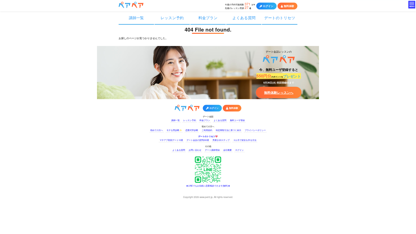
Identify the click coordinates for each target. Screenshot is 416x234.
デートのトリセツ (279, 17)
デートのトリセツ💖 (208, 136)
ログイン (268, 6)
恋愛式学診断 (191, 130)
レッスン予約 (172, 17)
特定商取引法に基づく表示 (228, 130)
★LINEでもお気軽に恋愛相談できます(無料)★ (208, 185)
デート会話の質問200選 (198, 140)
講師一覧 (136, 17)
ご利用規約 (207, 130)
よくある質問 (243, 17)
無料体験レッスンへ (278, 92)
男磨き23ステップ (221, 140)
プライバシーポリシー (255, 130)
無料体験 (289, 6)
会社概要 (227, 149)
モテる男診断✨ (174, 130)
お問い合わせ (195, 149)
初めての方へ (156, 130)
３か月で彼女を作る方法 (244, 140)
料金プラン (208, 17)
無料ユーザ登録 (237, 120)
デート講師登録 (212, 149)
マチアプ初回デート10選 (171, 140)
